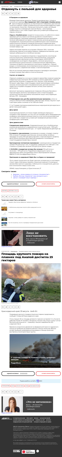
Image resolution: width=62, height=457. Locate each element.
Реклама (36, 418)
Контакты (48, 420)
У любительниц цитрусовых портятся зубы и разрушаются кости (24, 207)
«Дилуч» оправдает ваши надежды (24, 178)
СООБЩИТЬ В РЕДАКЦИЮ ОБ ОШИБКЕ (42, 421)
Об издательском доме (19, 418)
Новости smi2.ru (6, 246)
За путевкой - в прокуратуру (15, 212)
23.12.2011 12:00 (4, 6)
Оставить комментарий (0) (48, 184)
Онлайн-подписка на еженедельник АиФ (23, 420)
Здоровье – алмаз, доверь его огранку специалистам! (31, 174)
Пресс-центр (29, 418)
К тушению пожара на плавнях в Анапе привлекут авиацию (33, 359)
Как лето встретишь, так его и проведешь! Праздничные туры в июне (25, 222)
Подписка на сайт (40, 420)
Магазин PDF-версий (45, 418)
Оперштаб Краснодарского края (9, 303)
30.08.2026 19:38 (5, 251)
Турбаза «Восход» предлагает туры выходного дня (30, 176)
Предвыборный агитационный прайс (22, 421)
